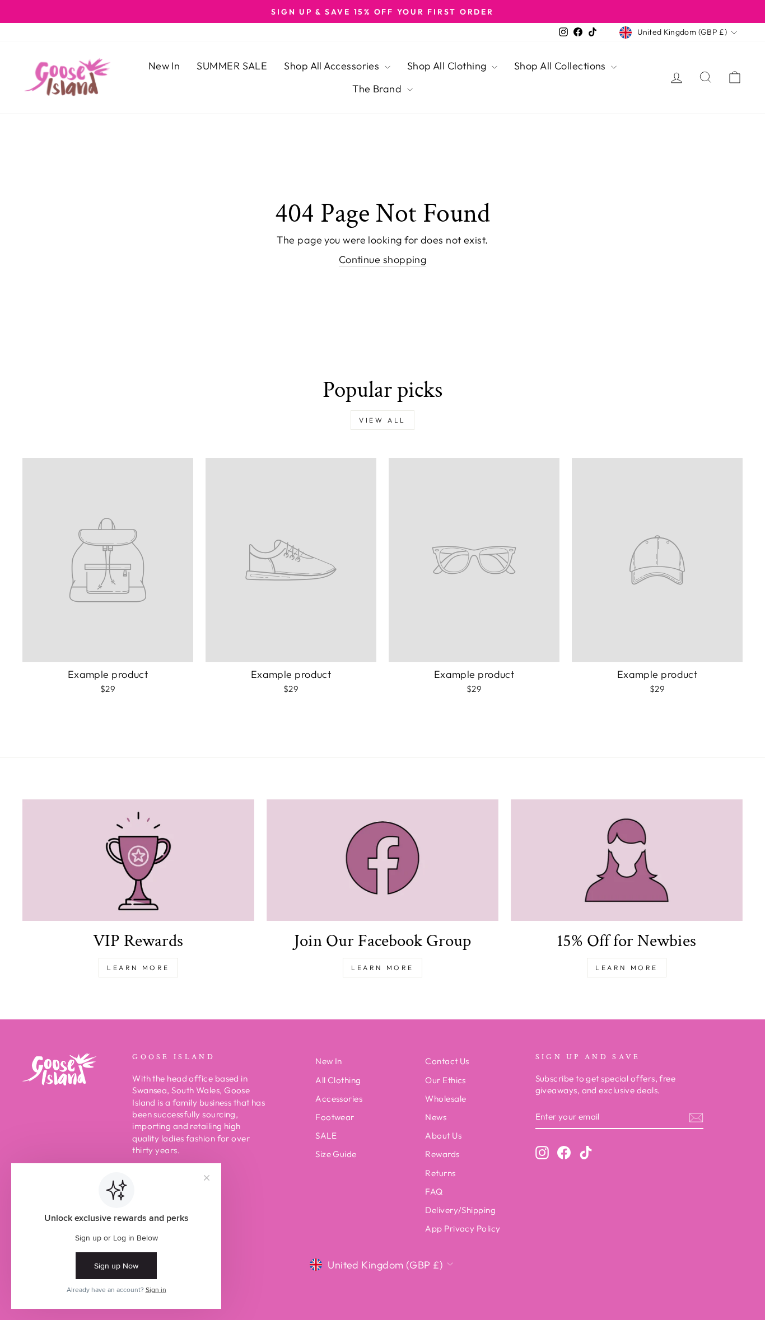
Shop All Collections (561, 65)
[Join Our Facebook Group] (382, 860)
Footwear (334, 1117)
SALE (326, 1135)
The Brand (378, 88)
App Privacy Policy (462, 1228)
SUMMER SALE (232, 65)
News (435, 1117)
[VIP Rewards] (138, 860)
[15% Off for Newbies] (627, 860)
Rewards (442, 1154)
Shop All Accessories (332, 65)
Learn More (138, 967)
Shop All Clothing (448, 65)
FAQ (433, 1191)
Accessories (338, 1098)
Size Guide (336, 1154)
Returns (440, 1173)
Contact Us (447, 1061)
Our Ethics (445, 1080)
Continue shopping (383, 259)
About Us (443, 1135)
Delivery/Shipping (460, 1210)
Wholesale (445, 1098)
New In (164, 65)
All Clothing (338, 1080)
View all (382, 420)
